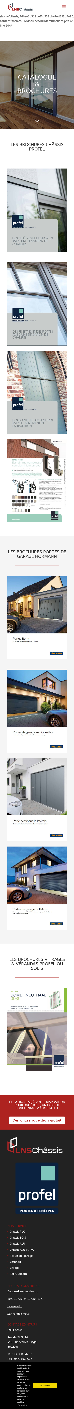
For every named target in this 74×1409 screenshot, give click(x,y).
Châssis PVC (17, 1231)
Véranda (15, 1261)
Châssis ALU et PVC (22, 1249)
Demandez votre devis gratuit (37, 1120)
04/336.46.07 (23, 1354)
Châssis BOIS (18, 1237)
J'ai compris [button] (45, 1385)
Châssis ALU (17, 1243)
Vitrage (14, 1267)
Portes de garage (21, 1255)
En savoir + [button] (22, 1405)
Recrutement (18, 1273)
